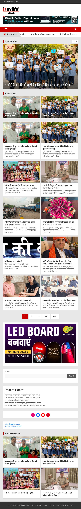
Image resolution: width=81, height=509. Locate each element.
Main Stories (11, 41)
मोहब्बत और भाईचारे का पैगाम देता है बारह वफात (59, 300)
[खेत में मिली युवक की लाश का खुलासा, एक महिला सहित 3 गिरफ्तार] (59, 172)
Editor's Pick (11, 93)
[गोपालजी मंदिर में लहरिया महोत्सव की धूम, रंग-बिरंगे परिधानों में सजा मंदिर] (59, 208)
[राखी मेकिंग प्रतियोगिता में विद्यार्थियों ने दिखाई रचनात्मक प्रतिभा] (59, 132)
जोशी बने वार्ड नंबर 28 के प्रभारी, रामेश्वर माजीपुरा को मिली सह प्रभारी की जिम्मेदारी (57, 262)
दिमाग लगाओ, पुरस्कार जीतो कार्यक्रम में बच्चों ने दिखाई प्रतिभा (21, 114)
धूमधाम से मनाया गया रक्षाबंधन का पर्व (18, 300)
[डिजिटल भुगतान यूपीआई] (21, 247)
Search (7, 372)
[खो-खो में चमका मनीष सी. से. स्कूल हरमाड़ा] (21, 172)
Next (55, 316)
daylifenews (25, 505)
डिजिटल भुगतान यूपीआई (13, 261)
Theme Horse (43, 505)
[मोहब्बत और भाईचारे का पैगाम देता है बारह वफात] (59, 286)
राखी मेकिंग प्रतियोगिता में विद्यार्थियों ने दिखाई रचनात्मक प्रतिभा (58, 114)
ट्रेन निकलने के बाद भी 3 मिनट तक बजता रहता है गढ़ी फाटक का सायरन (20, 223)
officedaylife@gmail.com (13, 426)
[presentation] (73, 41)
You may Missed (12, 433)
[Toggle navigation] (6, 29)
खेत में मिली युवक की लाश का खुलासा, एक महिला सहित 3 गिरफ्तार (61, 34)
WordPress (68, 505)
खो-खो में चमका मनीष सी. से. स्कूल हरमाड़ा (25, 34)
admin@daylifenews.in (12, 424)
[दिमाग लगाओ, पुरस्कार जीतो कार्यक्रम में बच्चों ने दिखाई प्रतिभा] (21, 132)
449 (46, 316)
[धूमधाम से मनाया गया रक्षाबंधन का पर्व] (21, 286)
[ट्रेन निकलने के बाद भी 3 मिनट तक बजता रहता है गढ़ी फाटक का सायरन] (21, 208)
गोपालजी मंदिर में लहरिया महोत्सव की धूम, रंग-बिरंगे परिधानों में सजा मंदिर (59, 223)
